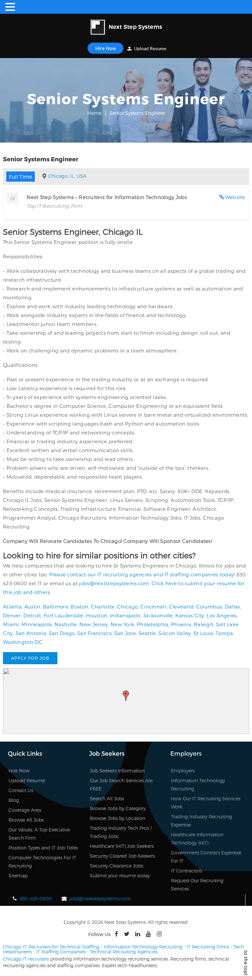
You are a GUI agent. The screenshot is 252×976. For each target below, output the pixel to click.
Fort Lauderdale (64, 615)
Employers (183, 770)
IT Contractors (186, 870)
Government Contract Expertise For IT (206, 857)
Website (235, 197)
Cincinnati (153, 606)
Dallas (232, 606)
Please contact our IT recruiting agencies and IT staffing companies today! (142, 574)
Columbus (209, 606)
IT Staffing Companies (61, 951)
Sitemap (18, 875)
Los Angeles (222, 615)
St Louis (203, 633)
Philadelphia (153, 624)
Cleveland (181, 606)
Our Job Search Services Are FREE (121, 784)
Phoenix (181, 624)
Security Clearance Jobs (116, 865)
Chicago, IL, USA (67, 176)
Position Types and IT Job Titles (43, 847)
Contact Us (21, 790)
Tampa (224, 633)
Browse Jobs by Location (117, 818)
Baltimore (55, 606)
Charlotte (103, 606)
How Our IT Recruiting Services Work (205, 802)
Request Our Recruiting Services (197, 884)
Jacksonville (158, 615)
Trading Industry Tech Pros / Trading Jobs (121, 832)
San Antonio (30, 633)
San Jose (125, 633)
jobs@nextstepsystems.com (114, 583)
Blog (14, 800)
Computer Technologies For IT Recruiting (42, 861)
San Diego (62, 633)
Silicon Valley (174, 633)
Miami (11, 624)
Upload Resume (149, 48)
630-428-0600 (36, 898)
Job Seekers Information (117, 770)
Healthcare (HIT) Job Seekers (122, 846)
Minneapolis (36, 624)
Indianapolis (125, 615)
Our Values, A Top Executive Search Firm (39, 834)
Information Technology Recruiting (198, 784)
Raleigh (203, 624)
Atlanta (12, 606)
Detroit (32, 615)
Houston (96, 615)
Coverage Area (25, 810)
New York (122, 624)
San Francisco (94, 633)
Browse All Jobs (26, 820)
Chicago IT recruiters (26, 959)
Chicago (127, 606)
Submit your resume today (120, 875)
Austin (32, 606)
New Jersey (93, 624)
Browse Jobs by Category (118, 808)
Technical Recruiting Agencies (124, 951)
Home (94, 113)
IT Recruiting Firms (208, 946)
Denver (12, 615)
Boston (79, 606)
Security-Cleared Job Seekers (122, 856)
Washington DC (22, 642)
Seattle (147, 633)
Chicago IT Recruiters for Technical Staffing (51, 946)
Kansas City (189, 615)
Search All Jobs (107, 798)
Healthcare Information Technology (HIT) (197, 839)
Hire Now (105, 48)
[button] (126, 696)
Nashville (65, 624)
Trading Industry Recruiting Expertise (201, 820)
